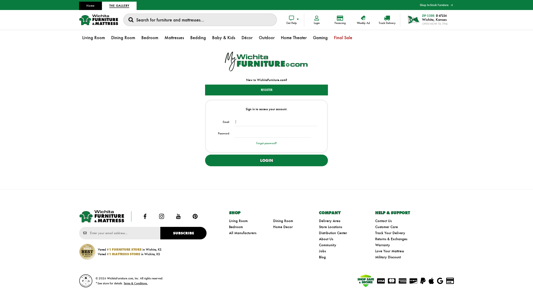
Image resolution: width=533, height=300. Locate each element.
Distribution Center (333, 233)
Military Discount (388, 257)
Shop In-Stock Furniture (434, 5)
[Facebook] (145, 216)
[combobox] (200, 20)
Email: (226, 122)
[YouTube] (178, 216)
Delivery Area (329, 221)
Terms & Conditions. (136, 283)
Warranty (382, 245)
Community (327, 245)
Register (266, 90)
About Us (326, 239)
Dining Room (283, 221)
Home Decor (283, 227)
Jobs (322, 251)
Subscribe (183, 233)
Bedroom (236, 227)
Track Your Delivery (390, 233)
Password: (224, 133)
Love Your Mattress (389, 251)
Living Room (238, 221)
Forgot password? (266, 143)
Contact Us (383, 221)
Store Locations (330, 227)
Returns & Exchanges (391, 239)
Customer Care (386, 227)
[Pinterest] (195, 216)
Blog (322, 257)
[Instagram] (161, 216)
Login (266, 160)
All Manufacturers (242, 233)
